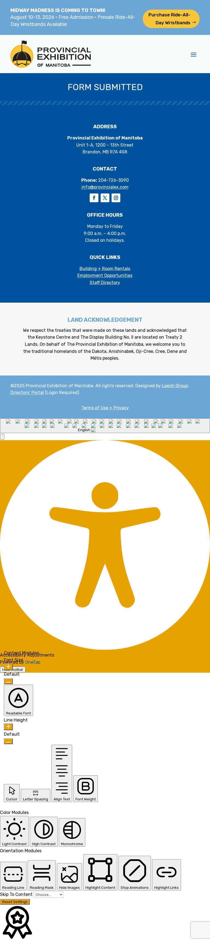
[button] (2, 437)
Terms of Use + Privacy (105, 407)
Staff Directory (105, 282)
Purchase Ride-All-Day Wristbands (169, 18)
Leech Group (175, 385)
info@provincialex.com (105, 187)
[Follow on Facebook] (94, 197)
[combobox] (105, 425)
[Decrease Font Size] (8, 681)
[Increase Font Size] (8, 666)
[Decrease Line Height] (8, 741)
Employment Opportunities (104, 275)
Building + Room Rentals (105, 268)
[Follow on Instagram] (116, 197)
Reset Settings (15, 902)
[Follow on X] (105, 197)
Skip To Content (17, 894)
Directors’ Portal (27, 392)
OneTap (32, 662)
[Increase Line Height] (8, 726)
